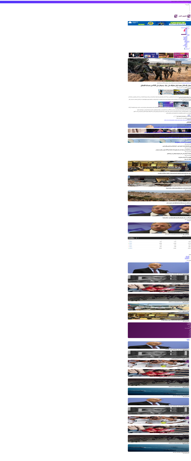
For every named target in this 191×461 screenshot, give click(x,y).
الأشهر (188, 339)
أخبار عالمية (185, 38)
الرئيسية (187, 26)
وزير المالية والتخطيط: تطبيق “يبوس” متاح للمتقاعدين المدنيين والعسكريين (172, 127)
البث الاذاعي (186, 48)
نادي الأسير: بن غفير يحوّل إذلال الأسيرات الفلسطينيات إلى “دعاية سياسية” (176, 217)
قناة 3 (186, 31)
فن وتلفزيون (185, 45)
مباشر (187, 28)
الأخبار (188, 35)
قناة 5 (186, 33)
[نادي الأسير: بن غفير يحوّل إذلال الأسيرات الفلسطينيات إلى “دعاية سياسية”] (159, 215)
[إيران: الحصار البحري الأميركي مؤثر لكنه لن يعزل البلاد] (158, 394)
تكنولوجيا (185, 44)
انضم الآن (189, 2)
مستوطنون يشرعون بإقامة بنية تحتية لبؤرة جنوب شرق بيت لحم (178, 202)
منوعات (185, 47)
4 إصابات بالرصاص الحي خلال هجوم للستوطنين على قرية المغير (175, 137)
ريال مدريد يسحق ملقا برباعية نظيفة (183, 367)
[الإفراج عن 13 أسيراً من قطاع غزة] (158, 310)
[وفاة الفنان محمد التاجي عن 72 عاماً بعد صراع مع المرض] (158, 282)
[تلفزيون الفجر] (178, 17)
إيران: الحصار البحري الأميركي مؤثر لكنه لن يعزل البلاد (181, 395)
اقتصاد (186, 43)
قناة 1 (185, 29)
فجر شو (185, 34)
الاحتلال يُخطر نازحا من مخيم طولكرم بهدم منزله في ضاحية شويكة (178, 188)
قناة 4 (186, 32)
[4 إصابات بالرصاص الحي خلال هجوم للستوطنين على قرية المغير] (158, 300)
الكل (186, 36)
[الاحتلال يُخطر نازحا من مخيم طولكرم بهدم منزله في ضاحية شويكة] (159, 186)
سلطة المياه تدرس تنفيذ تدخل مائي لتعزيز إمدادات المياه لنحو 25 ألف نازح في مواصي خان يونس (167, 132)
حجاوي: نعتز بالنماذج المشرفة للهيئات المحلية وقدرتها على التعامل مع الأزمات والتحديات (174, 173)
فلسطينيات (185, 39)
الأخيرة (188, 340)
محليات (186, 40)
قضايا (186, 46)
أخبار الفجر (185, 37)
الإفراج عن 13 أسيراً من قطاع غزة (183, 142)
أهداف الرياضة (186, 41)
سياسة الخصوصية (184, 27)
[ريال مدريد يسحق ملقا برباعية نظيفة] (158, 423)
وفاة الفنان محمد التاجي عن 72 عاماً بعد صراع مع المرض (180, 283)
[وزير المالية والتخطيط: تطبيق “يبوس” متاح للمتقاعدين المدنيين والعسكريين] (158, 348)
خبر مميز (189, 115)
